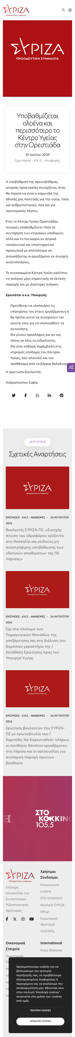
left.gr (44, 912)
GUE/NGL (47, 931)
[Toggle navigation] (70, 10)
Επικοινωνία (49, 885)
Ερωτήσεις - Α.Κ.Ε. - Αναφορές (37, 160)
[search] (63, 10)
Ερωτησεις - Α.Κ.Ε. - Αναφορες (25, 517)
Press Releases (51, 950)
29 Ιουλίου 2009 (37, 155)
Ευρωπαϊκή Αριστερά (49, 921)
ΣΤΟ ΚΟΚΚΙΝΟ (51, 898)
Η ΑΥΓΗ (45, 892)
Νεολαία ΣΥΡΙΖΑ (52, 905)
